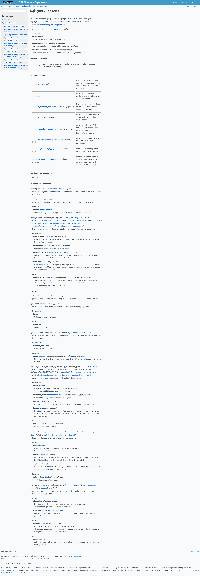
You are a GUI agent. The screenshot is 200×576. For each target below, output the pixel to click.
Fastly (43, 559)
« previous (188, 6)
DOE (120, 567)
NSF (59, 567)
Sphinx (15, 556)
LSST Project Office (32, 570)
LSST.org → (191, 2)
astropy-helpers (77, 556)
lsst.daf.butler (26, 6)
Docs (182, 2)
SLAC (38, 573)
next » (196, 6)
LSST (20, 567)
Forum (174, 2)
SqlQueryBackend (8, 20)
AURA (148, 570)
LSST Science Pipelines (10, 6)
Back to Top (194, 552)
